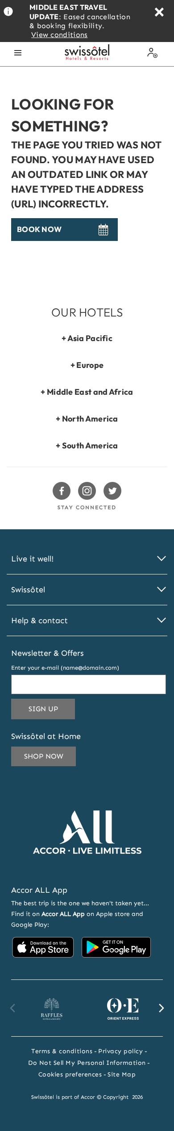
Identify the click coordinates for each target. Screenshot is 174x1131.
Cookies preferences (70, 1074)
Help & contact (39, 620)
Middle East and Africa (90, 392)
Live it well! (32, 559)
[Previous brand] (13, 1008)
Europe (90, 365)
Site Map (122, 1074)
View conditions (59, 34)
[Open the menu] (17, 52)
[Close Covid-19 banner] (159, 13)
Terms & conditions (61, 1051)
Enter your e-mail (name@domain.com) (65, 667)
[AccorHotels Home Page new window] (87, 866)
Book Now (39, 229)
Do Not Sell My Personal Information (87, 1063)
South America (90, 445)
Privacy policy (120, 1051)
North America (90, 419)
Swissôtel (28, 590)
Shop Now (43, 756)
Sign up (52, 708)
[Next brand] (161, 1008)
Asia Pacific (90, 338)
